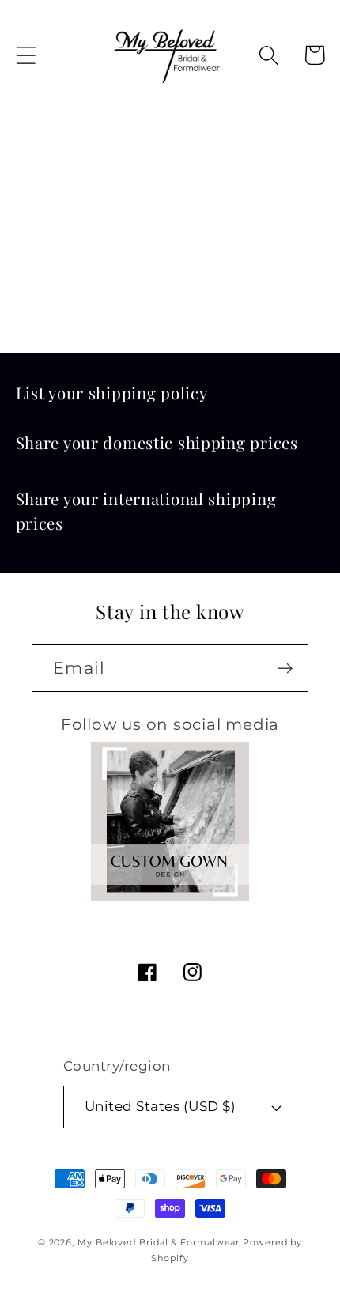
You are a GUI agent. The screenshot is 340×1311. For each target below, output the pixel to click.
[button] (25, 54)
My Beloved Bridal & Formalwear (158, 1242)
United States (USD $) (160, 1106)
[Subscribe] (285, 668)
